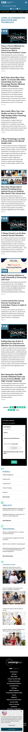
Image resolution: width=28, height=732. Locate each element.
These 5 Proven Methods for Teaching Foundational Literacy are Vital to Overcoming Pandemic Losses (13, 49)
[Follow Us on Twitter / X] (15, 8)
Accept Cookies (12, 729)
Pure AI (14, 695)
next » (17, 410)
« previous (6, 407)
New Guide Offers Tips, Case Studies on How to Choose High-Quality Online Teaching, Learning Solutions (13, 114)
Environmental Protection (14, 683)
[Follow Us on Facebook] (13, 8)
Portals (6, 471)
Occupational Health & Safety (14, 693)
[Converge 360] (14, 662)
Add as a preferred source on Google (9, 5)
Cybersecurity (6, 479)
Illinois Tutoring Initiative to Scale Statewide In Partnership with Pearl (14, 277)
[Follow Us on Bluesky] (11, 8)
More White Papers (8, 556)
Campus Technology (14, 681)
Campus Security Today (14, 679)
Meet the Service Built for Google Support (14, 544)
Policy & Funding (7, 488)
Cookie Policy (7, 722)
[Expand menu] (26, 3)
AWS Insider (14, 676)
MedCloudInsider (14, 690)
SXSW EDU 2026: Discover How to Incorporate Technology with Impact (12, 568)
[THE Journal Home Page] (7, 2)
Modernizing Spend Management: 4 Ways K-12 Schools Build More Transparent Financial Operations (14, 549)
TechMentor (14, 706)
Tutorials (13, 11)
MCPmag (14, 688)
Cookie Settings (11, 725)
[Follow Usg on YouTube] (17, 8)
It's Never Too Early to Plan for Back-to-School (13, 609)
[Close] (21, 711)
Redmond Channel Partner (14, 699)
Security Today (14, 702)
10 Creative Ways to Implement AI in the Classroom (13, 538)
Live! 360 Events (14, 686)
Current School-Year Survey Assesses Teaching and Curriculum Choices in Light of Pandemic (13, 303)
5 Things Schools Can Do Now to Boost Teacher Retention (13, 234)
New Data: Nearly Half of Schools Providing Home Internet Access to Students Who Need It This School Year (13, 190)
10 (14, 410)
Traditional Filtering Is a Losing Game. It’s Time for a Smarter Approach (14, 515)
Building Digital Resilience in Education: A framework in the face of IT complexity (14, 509)
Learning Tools (6, 483)
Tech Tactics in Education (14, 709)
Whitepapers (8, 529)
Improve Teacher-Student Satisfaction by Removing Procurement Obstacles (13, 630)
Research (5, 492)
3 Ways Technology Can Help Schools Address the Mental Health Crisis (13, 140)
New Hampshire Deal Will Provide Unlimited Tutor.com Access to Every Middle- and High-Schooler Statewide (13, 377)
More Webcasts (7, 520)
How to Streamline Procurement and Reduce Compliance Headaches (12, 588)
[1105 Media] (14, 668)
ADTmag (14, 674)
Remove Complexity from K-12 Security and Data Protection (13, 532)
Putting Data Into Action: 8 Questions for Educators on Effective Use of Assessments (13, 343)
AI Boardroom (14, 672)
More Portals (6, 497)
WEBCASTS (7, 505)
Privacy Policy (15, 443)
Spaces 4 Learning (14, 704)
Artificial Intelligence (8, 475)
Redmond (14, 697)
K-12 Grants (20, 11)
